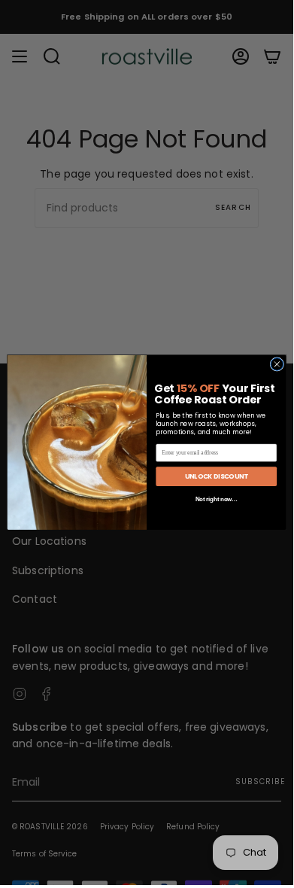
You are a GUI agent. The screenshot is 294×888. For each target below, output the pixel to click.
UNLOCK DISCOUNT (216, 476)
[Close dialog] (277, 364)
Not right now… (216, 500)
